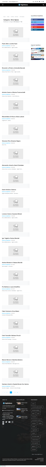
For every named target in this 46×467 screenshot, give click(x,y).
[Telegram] (3, 424)
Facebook (35, 19)
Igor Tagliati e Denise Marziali (10, 238)
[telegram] (43, 1)
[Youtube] (9, 422)
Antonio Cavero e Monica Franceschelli (13, 92)
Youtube (35, 27)
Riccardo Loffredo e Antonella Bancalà (13, 68)
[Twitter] (6, 422)
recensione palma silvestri (37, 407)
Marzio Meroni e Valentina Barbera (12, 360)
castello (33, 426)
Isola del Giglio (5, 1)
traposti (33, 433)
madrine (40, 423)
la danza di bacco (35, 439)
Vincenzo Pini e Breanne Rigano (11, 141)
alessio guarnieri (35, 443)
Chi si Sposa (22, 16)
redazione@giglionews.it (13, 1)
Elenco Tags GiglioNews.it (37, 454)
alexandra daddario (36, 410)
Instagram (36, 24)
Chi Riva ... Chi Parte (14, 16)
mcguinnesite (34, 429)
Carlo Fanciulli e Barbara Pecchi (11, 335)
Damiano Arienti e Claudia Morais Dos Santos (15, 384)
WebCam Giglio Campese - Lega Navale (24, 410)
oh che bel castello (35, 436)
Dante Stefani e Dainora (9, 189)
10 (17, 392)
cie (38, 446)
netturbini (34, 423)
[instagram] (41, 1)
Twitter (35, 22)
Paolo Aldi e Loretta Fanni (9, 43)
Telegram (35, 29)
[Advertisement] (24, 10)
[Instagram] (12, 422)
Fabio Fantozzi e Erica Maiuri (10, 311)
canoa (33, 403)
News (8, 16)
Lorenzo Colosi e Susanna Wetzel (12, 214)
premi (38, 413)
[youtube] (40, 1)
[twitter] (38, 1)
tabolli (33, 413)
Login (34, 1)
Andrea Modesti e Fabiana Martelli (12, 262)
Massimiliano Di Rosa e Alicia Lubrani (13, 116)
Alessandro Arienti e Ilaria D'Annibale (13, 165)
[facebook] (36, 1)
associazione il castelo (36, 420)
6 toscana (34, 416)
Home (4, 16)
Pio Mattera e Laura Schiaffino (11, 287)
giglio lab (34, 446)
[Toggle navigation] (43, 5)
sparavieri (34, 449)
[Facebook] (3, 422)
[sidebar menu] (2, 5)
